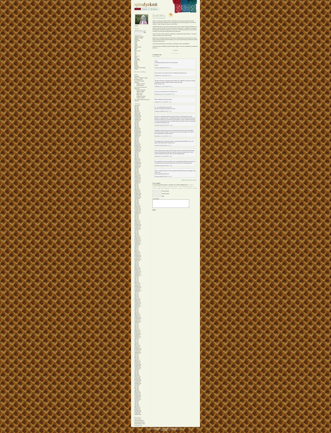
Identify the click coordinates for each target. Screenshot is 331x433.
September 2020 (137, 197)
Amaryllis (136, 39)
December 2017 (137, 239)
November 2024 (137, 132)
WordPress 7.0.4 (167, 430)
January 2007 (137, 409)
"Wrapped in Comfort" (139, 36)
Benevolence (169, 428)
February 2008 (137, 392)
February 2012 (137, 330)
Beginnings (136, 76)
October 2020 (137, 195)
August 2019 (137, 214)
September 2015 (137, 274)
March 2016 (136, 267)
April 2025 (136, 126)
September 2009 (137, 367)
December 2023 (137, 146)
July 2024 (136, 137)
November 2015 (137, 272)
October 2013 (137, 304)
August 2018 (137, 229)
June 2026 (136, 107)
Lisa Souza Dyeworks (139, 420)
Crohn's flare (137, 40)
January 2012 (137, 331)
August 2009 (137, 369)
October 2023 (137, 149)
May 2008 (136, 388)
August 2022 (137, 167)
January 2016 (137, 269)
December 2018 (137, 224)
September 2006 (137, 414)
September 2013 (137, 305)
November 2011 (137, 334)
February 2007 (137, 408)
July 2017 (136, 246)
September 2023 (137, 150)
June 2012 (136, 325)
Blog (137, 9)
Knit (135, 49)
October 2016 (137, 258)
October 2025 (137, 118)
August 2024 (137, 136)
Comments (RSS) (163, 429)
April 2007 (136, 405)
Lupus (135, 53)
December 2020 (137, 193)
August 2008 (137, 384)
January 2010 (137, 362)
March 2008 (136, 391)
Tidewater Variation (141, 97)
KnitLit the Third (140, 85)
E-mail (163, 193)
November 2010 (137, 349)
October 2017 (137, 242)
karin (161, 75)
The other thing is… (159, 15)
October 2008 (137, 382)
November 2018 (137, 225)
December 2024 (137, 131)
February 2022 (137, 175)
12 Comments (175, 50)
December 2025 (137, 115)
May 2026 (136, 109)
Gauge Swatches (137, 47)
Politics (135, 61)
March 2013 (136, 313)
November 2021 (137, 179)
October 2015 (137, 273)
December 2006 (137, 410)
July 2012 (136, 324)
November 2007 (137, 396)
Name (163, 191)
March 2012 (136, 329)
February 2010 (137, 361)
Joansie (161, 86)
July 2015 (136, 277)
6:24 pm (169, 67)
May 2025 (136, 124)
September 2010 (137, 352)
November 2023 (137, 148)
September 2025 (137, 119)
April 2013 (136, 312)
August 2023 (137, 151)
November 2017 (137, 241)
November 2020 (137, 194)
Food (135, 43)
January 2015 (137, 285)
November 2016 (137, 256)
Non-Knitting (137, 60)
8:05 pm (170, 111)
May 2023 (136, 155)
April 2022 (136, 172)
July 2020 (136, 199)
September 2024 (137, 135)
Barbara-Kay (163, 94)
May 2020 (136, 202)
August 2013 (137, 307)
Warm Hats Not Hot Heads (140, 67)
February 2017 (137, 252)
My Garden (136, 58)
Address (136, 74)
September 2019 (137, 212)
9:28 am (169, 136)
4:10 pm (170, 165)
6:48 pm (170, 86)
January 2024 (137, 145)
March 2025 (136, 127)
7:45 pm (170, 102)
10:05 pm (170, 176)
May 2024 (136, 140)
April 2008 (136, 389)
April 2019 (136, 219)
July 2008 (136, 386)
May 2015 (136, 280)
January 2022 (137, 176)
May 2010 (136, 357)
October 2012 (137, 320)
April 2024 (136, 141)
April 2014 (136, 296)
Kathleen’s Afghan (140, 91)
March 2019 (136, 220)
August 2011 (137, 338)
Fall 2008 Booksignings (139, 81)
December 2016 (137, 255)
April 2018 (136, 234)
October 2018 (137, 226)
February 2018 (137, 237)
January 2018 (137, 238)
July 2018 (136, 230)
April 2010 (136, 358)
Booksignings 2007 (138, 79)
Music (135, 57)
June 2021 (136, 185)
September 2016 (137, 259)
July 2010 (136, 355)
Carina (161, 156)
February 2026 (137, 113)
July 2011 (136, 339)
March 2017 (136, 251)
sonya (161, 136)
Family (135, 41)
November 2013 (137, 303)
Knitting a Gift (137, 50)
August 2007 (137, 400)
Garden (135, 45)
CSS (180, 429)
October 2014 (137, 289)
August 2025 (137, 120)
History (136, 48)
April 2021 (136, 188)
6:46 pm (169, 75)
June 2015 (136, 278)
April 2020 (136, 203)
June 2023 (136, 154)
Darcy (161, 102)
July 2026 (136, 106)
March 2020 (136, 205)
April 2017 (136, 250)
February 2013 (137, 314)
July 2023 (136, 153)
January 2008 (137, 393)
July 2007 (136, 401)
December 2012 (137, 317)
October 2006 (137, 413)
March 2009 (136, 375)
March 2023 (136, 158)
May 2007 (136, 404)
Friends (136, 44)
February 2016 (137, 268)
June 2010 (136, 356)
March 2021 (136, 189)
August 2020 (137, 198)
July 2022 (136, 168)
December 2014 (137, 286)
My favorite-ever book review (140, 87)
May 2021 (136, 186)
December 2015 (137, 270)
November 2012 (137, 318)
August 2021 (137, 183)
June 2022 (136, 170)
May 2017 (136, 248)
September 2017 (137, 243)
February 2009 (137, 377)
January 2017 (137, 254)
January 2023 (137, 161)
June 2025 (136, 123)
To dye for (136, 66)
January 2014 (137, 300)
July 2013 (136, 308)
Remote (136, 63)
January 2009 (137, 378)
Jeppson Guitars (137, 419)
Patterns (144, 9)
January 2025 (137, 129)
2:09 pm (170, 156)
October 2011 (137, 335)
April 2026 (136, 110)
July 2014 (136, 292)
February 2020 (137, 206)
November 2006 (137, 411)
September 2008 (137, 383)
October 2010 (137, 351)
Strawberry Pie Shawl (141, 96)
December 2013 (137, 302)
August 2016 (137, 260)
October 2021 (137, 180)
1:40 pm (169, 145)
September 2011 (137, 336)
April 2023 (136, 157)
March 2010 (136, 360)
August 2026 (137, 105)
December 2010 (137, 348)
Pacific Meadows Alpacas (139, 423)
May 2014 (136, 295)
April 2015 (136, 281)
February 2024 (137, 144)
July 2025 (136, 122)
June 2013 (136, 309)
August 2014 (137, 291)
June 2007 (136, 402)
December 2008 (137, 379)
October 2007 (137, 397)
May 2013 (136, 311)
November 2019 (137, 210)
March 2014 (136, 298)
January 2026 (137, 114)
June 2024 (136, 139)
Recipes (136, 62)
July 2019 (136, 215)
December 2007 (137, 395)
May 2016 (136, 264)
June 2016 (136, 263)
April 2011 (136, 343)
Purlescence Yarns (138, 425)
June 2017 (136, 247)
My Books (154, 9)
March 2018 (136, 236)
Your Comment (156, 198)
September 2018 (137, 228)
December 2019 (137, 208)
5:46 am (171, 125)
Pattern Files (137, 88)
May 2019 (136, 217)
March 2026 (136, 111)
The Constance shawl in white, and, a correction (142, 100)
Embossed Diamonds (141, 90)
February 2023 (137, 159)
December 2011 (137, 333)
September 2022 (137, 166)
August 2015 (137, 276)
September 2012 (137, 321)
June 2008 (136, 387)
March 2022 (136, 173)
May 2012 (136, 326)
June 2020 (136, 201)
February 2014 (137, 299)
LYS (135, 54)
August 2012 (137, 322)
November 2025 (137, 117)
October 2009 (137, 366)
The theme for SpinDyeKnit (156, 428)
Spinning (136, 65)
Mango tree (136, 56)
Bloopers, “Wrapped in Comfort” (141, 77)
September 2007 (137, 399)
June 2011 (136, 340)
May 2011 (136, 342)
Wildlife (136, 69)
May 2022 (136, 171)
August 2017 (137, 245)
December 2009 (137, 364)
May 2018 (136, 233)
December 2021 (137, 177)
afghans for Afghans (138, 38)
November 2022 (137, 163)
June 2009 (136, 371)
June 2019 (136, 216)
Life (135, 52)
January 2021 (137, 192)
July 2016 (136, 261)
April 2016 (136, 265)
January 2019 (137, 223)
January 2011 (137, 347)
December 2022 (137, 162)
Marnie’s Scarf (140, 93)
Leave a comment (156, 56)
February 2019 (137, 221)
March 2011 (136, 344)
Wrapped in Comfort (141, 83)
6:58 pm (173, 94)
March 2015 (136, 282)
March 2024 (136, 142)
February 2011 (137, 346)
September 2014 (137, 290)
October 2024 (137, 133)
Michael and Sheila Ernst (139, 422)
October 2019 (137, 211)
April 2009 (136, 374)
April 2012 (136, 327)
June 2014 (136, 294)
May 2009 (136, 373)
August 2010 (137, 353)
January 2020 (137, 207)
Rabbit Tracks (139, 94)
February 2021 (137, 190)
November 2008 (137, 380)
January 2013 (137, 316)
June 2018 (136, 232)
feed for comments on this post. (189, 180)
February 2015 (137, 283)
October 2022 (137, 164)
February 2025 (137, 128)
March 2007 (136, 406)
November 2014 (137, 287)
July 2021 (136, 184)
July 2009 (136, 370)
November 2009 (137, 365)
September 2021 (137, 181)
